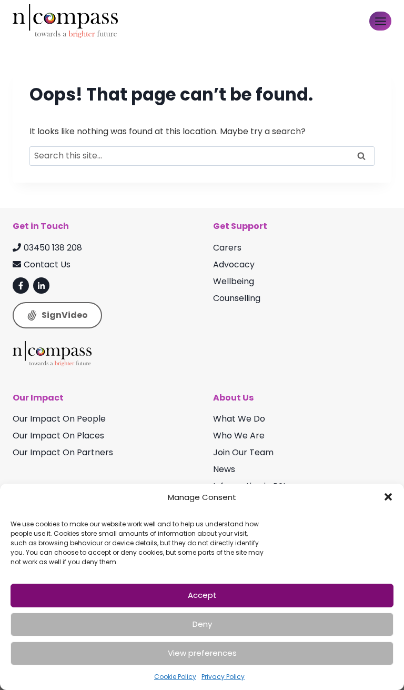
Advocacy (234, 264)
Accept (202, 595)
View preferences (202, 652)
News (224, 469)
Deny (202, 623)
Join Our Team (243, 452)
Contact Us (47, 264)
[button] (388, 497)
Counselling (236, 298)
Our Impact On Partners (63, 452)
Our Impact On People (59, 419)
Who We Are (239, 435)
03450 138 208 (53, 248)
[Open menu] (380, 21)
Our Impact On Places (58, 435)
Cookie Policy (175, 676)
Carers (227, 248)
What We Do (239, 419)
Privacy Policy (223, 676)
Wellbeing (233, 281)
